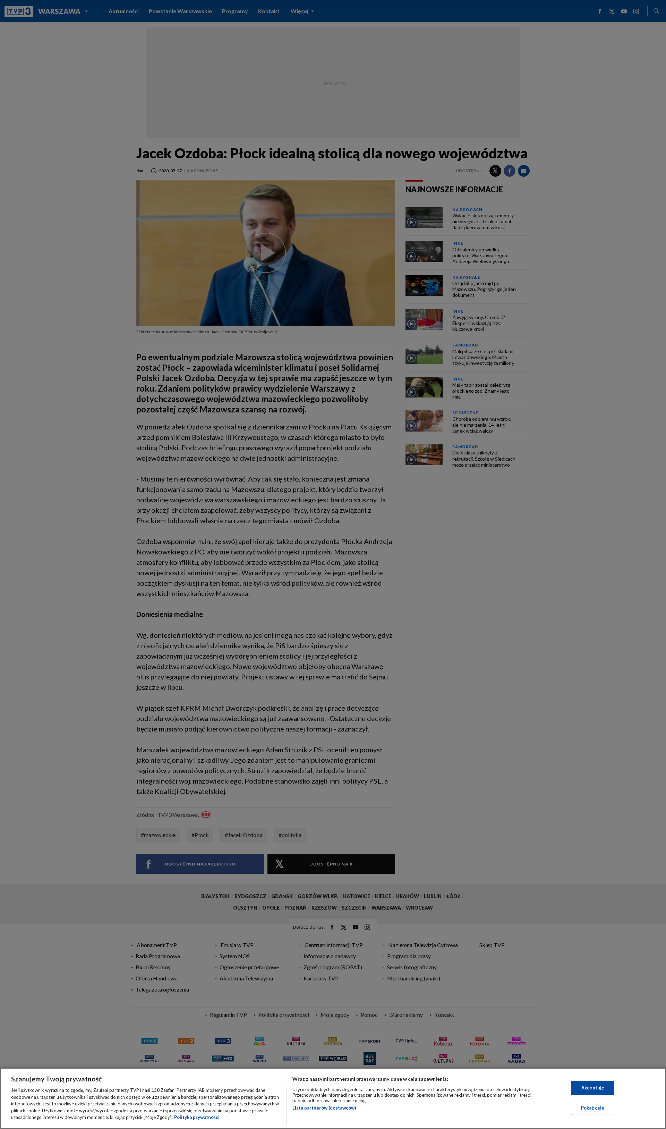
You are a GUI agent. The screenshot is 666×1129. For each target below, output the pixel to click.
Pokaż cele (592, 1108)
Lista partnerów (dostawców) (324, 1108)
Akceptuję (592, 1087)
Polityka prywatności (197, 1117)
